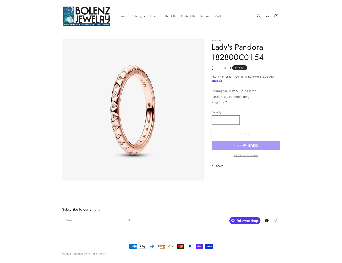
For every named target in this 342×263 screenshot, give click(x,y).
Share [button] (219, 166)
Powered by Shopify (96, 253)
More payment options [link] (246, 154)
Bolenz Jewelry (78, 253)
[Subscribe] (128, 220)
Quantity (216, 112)
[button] (138, 16)
